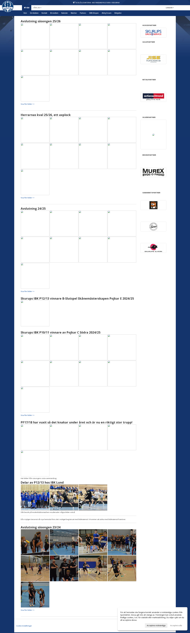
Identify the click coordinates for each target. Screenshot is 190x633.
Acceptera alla (176, 625)
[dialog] (152, 618)
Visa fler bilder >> (28, 104)
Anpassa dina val (127, 625)
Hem (27, 8)
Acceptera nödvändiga (156, 625)
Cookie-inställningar (24, 626)
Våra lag (36, 8)
